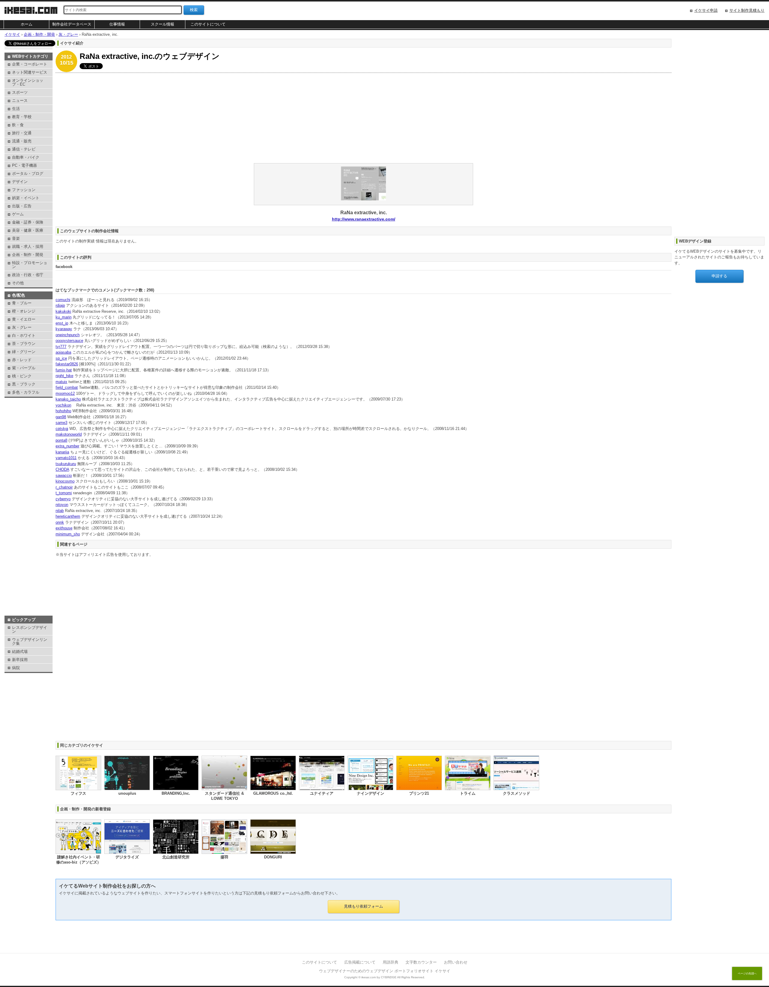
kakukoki (63, 311)
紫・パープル (23, 368)
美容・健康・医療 (27, 230)
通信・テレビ (23, 149)
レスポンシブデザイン (29, 629)
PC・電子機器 (24, 165)
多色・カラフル (25, 392)
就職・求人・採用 (27, 246)
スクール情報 (162, 24)
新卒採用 (20, 659)
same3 (61, 422)
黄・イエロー (23, 319)
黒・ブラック (23, 384)
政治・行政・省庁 (27, 275)
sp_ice (61, 358)
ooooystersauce (69, 340)
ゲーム (18, 214)
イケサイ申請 (706, 10)
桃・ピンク (22, 376)
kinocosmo (65, 481)
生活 (16, 108)
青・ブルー (22, 303)
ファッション (23, 189)
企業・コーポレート (29, 64)
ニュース (20, 100)
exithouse (64, 528)
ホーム (26, 24)
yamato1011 (66, 457)
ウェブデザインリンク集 (29, 641)
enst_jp (62, 323)
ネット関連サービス (29, 72)
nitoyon (62, 504)
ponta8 (61, 440)
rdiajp (60, 305)
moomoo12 (65, 393)
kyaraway (64, 329)
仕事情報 (117, 24)
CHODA (62, 469)
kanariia (62, 452)
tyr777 (61, 346)
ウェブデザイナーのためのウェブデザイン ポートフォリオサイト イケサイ (384, 971)
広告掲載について (359, 962)
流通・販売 (22, 141)
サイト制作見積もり (746, 10)
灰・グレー (22, 327)
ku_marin (63, 317)
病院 (16, 668)
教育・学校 (22, 116)
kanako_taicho (68, 399)
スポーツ (20, 92)
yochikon (63, 405)
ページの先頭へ (747, 973)
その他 (18, 283)
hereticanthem (68, 516)
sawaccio (64, 475)
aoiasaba (63, 352)
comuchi (63, 299)
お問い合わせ (455, 962)
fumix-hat (64, 370)
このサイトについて (208, 24)
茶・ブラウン (23, 343)
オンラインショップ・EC (27, 82)
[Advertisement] (236, 118)
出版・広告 (22, 206)
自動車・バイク (25, 157)
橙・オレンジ (23, 311)
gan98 (61, 417)
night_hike (64, 375)
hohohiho (63, 411)
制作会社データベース (71, 24)
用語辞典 (390, 962)
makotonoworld (69, 434)
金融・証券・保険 (27, 222)
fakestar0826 (67, 364)
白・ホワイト (23, 335)
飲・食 (18, 125)
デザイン (20, 181)
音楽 (16, 238)
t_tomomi (64, 493)
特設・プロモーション (29, 264)
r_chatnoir (64, 487)
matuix (61, 381)
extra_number (67, 446)
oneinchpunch (68, 335)
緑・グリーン (23, 351)
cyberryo (63, 499)
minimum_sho (68, 534)
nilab (60, 510)
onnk (60, 522)
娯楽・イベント (25, 198)
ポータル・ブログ (27, 173)
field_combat (67, 387)
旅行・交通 (22, 133)
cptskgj (62, 428)
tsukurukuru (66, 464)
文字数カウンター (421, 962)
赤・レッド (22, 360)
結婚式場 (20, 651)
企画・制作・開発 (27, 254)
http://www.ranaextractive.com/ (363, 219)
